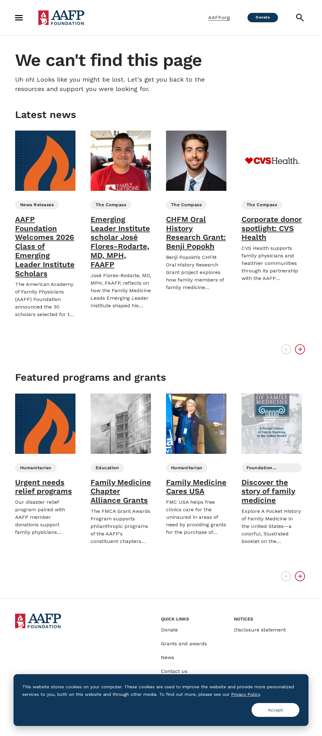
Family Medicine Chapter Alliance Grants (121, 491)
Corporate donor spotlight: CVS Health (272, 228)
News (167, 657)
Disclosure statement (260, 630)
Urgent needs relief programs (43, 487)
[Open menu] (19, 17)
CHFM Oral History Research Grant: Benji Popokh (196, 233)
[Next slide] (300, 349)
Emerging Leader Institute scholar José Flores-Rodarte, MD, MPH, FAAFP (120, 242)
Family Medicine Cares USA (196, 487)
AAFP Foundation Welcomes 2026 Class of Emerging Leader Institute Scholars (45, 246)
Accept (275, 709)
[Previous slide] (286, 349)
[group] (45, 225)
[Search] (300, 17)
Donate (169, 630)
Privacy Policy (245, 694)
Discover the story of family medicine (268, 491)
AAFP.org (219, 17)
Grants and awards (184, 644)
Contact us (174, 671)
